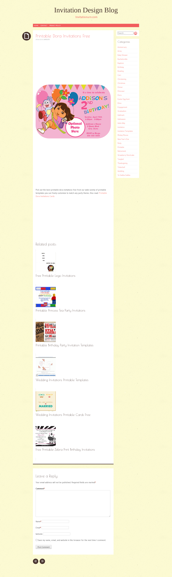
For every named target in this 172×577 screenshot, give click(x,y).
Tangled (121, 159)
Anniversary (122, 47)
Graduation (122, 111)
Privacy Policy (55, 25)
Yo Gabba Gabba (124, 175)
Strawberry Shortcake (126, 155)
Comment (40, 488)
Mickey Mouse (123, 135)
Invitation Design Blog (86, 10)
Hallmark (121, 115)
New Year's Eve (123, 139)
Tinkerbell (121, 167)
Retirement (122, 151)
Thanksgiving (122, 163)
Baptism (121, 63)
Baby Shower (123, 55)
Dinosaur (121, 91)
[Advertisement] (73, 62)
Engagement (122, 107)
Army (120, 51)
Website (39, 534)
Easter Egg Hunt (124, 99)
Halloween (122, 119)
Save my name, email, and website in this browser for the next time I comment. (72, 540)
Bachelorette (122, 59)
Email (38, 527)
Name (38, 521)
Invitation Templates (125, 131)
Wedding (121, 171)
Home (36, 25)
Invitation (121, 127)
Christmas (121, 83)
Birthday (121, 67)
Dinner (120, 87)
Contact (43, 25)
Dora (119, 95)
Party (119, 143)
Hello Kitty (121, 123)
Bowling (121, 71)
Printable (121, 147)
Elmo (119, 103)
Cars (119, 75)
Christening (122, 79)
